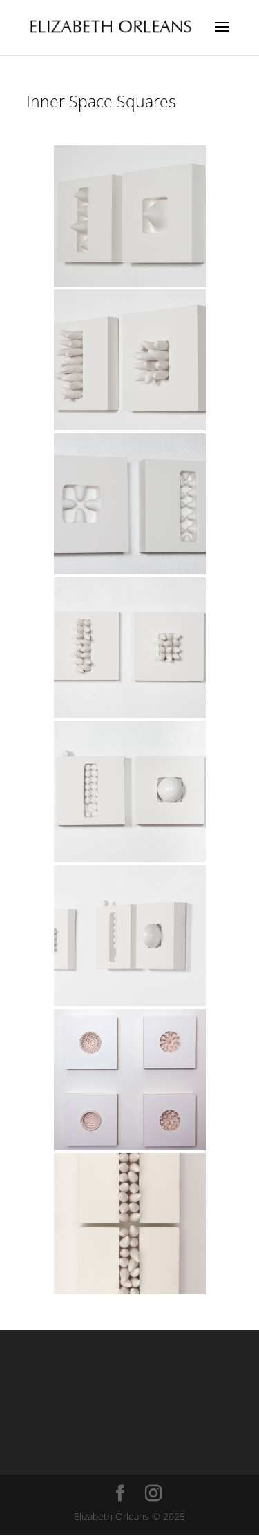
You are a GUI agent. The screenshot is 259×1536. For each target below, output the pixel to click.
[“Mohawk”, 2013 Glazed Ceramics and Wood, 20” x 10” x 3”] (130, 1223)
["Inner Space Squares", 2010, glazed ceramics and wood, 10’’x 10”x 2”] (130, 1079)
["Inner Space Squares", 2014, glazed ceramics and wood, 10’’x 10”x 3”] (130, 216)
